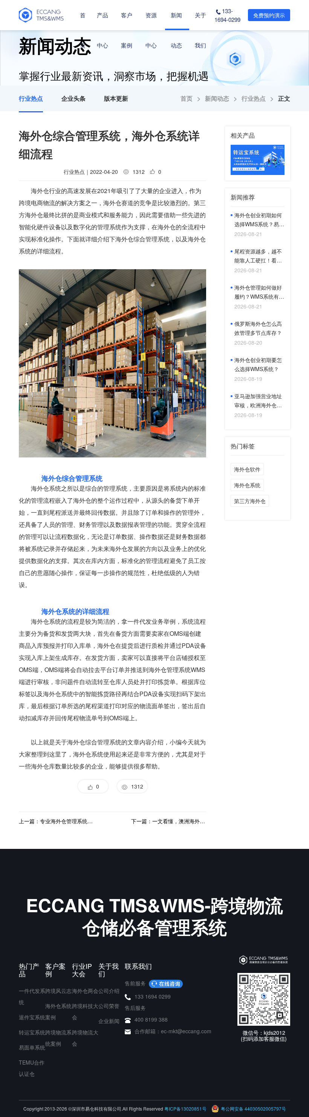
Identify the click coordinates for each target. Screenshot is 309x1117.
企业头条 (73, 98)
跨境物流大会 (85, 1037)
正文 (284, 98)
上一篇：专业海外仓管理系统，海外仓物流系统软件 (56, 821)
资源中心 (151, 30)
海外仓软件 (247, 469)
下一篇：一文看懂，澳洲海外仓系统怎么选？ (168, 821)
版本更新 (116, 98)
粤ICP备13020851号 (185, 1108)
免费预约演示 (269, 15)
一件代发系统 (32, 996)
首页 (83, 30)
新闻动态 (176, 30)
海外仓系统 (247, 485)
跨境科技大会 (85, 1011)
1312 (135, 786)
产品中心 (102, 30)
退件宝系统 (32, 1017)
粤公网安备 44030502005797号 (253, 1108)
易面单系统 (32, 1047)
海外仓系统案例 (58, 1011)
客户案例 (126, 30)
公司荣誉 (108, 1006)
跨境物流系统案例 (58, 1037)
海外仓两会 (85, 990)
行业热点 (31, 98)
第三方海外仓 (250, 501)
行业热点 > (260, 98)
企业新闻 (108, 1021)
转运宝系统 (32, 1032)
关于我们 (200, 30)
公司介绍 (108, 990)
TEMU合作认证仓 (31, 1068)
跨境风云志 (58, 990)
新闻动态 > (223, 98)
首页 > (193, 98)
